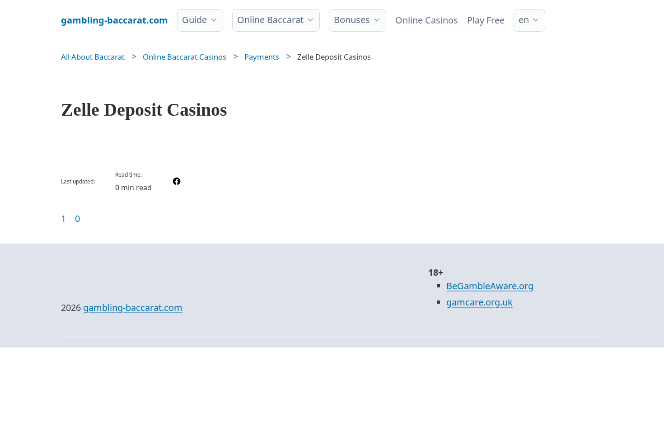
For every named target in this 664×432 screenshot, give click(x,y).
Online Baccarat (270, 20)
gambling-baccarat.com (132, 307)
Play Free (486, 20)
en (524, 20)
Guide (194, 20)
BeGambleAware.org (489, 286)
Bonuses (352, 20)
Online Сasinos (426, 20)
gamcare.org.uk (479, 302)
